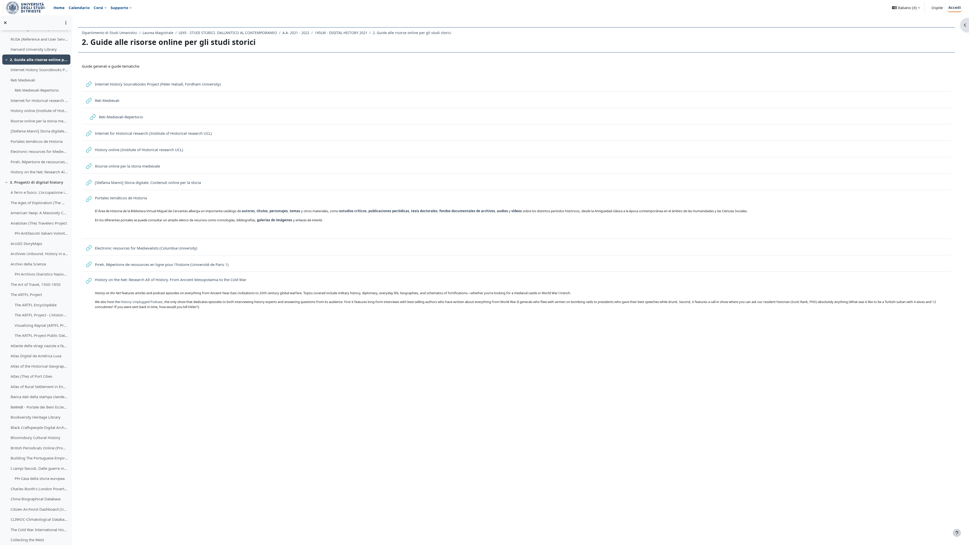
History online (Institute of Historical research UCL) (39, 110)
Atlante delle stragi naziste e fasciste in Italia (39, 345)
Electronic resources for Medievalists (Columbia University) (39, 151)
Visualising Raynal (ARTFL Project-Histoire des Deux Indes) (41, 325)
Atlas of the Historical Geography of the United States (39, 366)
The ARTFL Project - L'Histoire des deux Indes (41, 314)
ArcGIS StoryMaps (26, 243)
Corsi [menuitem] (98, 7)
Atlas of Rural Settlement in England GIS (39, 386)
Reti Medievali (23, 80)
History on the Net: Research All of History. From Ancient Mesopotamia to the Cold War (39, 171)
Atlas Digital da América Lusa (36, 355)
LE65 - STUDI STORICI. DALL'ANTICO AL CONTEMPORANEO (228, 32)
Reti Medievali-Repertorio (37, 90)
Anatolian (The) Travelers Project (39, 223)
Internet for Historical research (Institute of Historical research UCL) (39, 100)
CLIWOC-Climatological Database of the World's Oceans (39, 519)
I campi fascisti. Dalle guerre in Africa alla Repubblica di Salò (39, 468)
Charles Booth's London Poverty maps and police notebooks (39, 488)
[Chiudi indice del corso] (5, 23)
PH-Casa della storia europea (40, 478)
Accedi (954, 7)
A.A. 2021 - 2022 (295, 32)
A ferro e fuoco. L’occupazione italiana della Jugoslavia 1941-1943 (39, 192)
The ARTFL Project (26, 294)
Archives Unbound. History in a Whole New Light (39, 253)
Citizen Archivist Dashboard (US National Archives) (39, 509)
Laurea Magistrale (158, 32)
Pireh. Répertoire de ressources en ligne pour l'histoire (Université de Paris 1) (39, 161)
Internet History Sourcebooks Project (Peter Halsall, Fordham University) (39, 69)
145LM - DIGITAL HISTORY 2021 (341, 32)
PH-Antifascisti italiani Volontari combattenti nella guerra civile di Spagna (41, 233)
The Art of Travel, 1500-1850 (36, 284)
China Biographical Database (36, 498)
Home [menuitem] (59, 7)
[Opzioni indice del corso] (66, 23)
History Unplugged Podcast (142, 301)
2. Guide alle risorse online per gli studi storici (39, 59)
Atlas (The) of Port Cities (31, 376)
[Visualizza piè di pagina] (957, 533)
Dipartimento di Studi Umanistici (109, 32)
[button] (906, 7)
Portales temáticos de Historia (37, 141)
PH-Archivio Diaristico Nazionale (41, 274)
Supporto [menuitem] (119, 7)
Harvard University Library (34, 49)
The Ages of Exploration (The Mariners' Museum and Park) (39, 202)
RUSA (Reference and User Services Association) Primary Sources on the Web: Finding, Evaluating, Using (39, 39)
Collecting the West (27, 539)
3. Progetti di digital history (36, 182)
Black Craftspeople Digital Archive (39, 427)
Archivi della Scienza (28, 263)
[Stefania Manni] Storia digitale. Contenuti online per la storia (39, 130)
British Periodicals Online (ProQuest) (39, 447)
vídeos (516, 211)
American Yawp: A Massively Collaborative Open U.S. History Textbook (39, 212)
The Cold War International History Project (39, 529)
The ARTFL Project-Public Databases (41, 335)
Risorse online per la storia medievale (39, 120)
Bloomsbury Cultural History (35, 437)
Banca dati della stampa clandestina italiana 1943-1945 (39, 396)
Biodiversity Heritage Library (36, 417)
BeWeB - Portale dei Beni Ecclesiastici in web (39, 407)
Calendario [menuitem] (79, 7)
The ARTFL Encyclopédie (36, 304)
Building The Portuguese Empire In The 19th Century (39, 457)
